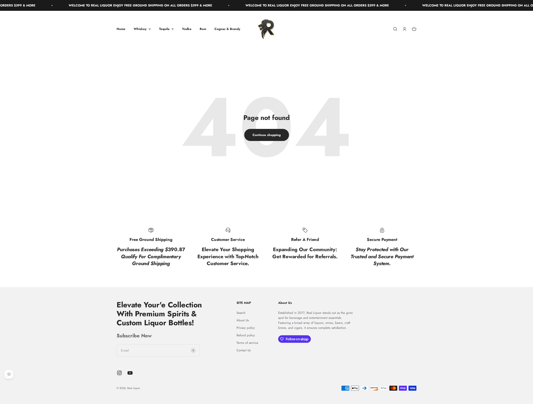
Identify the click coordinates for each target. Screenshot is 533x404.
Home (121, 29)
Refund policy (246, 335)
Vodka (186, 29)
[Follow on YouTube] (130, 373)
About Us (243, 320)
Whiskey (140, 29)
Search (241, 312)
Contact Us (244, 350)
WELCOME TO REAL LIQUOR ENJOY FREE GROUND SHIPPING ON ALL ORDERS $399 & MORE (123, 5)
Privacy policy (246, 327)
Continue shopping (267, 135)
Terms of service (247, 342)
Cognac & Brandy (227, 29)
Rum (203, 29)
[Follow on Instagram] (119, 373)
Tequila (164, 29)
